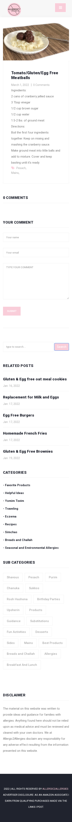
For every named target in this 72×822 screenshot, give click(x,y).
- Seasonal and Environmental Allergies (31, 548)
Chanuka (13, 588)
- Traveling (10, 508)
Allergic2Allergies (55, 788)
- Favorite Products (16, 485)
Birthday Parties (48, 599)
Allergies (50, 654)
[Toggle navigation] (60, 7)
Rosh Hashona (17, 599)
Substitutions (39, 621)
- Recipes (10, 524)
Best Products (52, 643)
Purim (53, 577)
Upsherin (13, 610)
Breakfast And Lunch (22, 665)
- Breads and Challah (17, 540)
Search (61, 347)
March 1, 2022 (20, 85)
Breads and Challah (21, 654)
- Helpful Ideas (13, 493)
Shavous (13, 577)
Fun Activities (16, 632)
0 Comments (41, 85)
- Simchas (10, 532)
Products (35, 610)
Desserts (41, 632)
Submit (12, 311)
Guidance (14, 621)
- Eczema (9, 516)
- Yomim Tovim (13, 501)
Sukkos (34, 588)
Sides (11, 643)
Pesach (21, 168)
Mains (15, 172)
